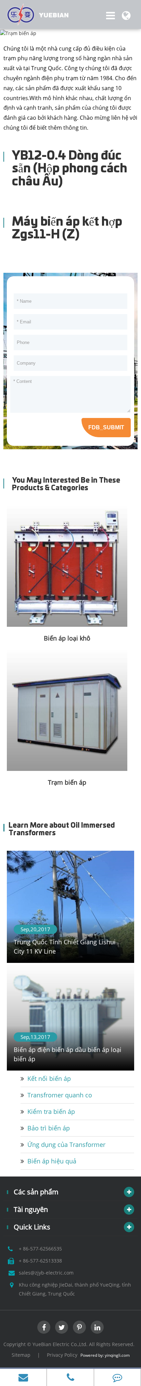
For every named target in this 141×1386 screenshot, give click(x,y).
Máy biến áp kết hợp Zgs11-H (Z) (67, 228)
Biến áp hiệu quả (51, 1161)
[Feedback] (117, 1377)
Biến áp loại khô (67, 638)
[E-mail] (23, 1377)
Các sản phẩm (36, 1191)
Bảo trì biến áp (48, 1128)
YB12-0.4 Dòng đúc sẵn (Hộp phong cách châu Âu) (69, 169)
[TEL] (70, 1377)
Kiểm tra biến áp (51, 1111)
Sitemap (21, 1355)
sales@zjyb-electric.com (46, 1272)
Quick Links (32, 1227)
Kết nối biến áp (49, 1078)
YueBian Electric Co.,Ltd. (60, 1344)
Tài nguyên (31, 1209)
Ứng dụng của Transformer (66, 1144)
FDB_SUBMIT (106, 427)
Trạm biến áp (67, 782)
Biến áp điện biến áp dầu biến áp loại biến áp (67, 1054)
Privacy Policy (62, 1355)
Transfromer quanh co (59, 1095)
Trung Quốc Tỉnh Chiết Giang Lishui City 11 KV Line (65, 946)
